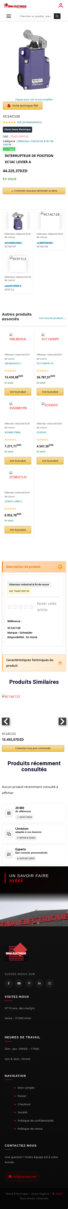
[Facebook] (9, 983)
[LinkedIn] (39, 983)
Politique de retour (30, 1128)
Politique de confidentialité (35, 1120)
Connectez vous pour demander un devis (35, 190)
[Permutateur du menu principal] (9, 16)
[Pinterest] (29, 983)
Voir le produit (18, 391)
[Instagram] (49, 983)
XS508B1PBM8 (12, 432)
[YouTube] (19, 983)
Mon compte (26, 1087)
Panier (22, 1096)
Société (22, 1112)
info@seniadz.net (24, 1176)
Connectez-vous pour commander (33, 748)
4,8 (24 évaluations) (29, 122)
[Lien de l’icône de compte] (60, 5)
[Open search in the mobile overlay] (39, 16)
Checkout (24, 1104)
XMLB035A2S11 (13, 363)
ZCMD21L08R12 (13, 501)
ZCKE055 (41, 432)
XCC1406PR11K (45, 363)
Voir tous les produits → (52, 318)
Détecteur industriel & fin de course (28, 142)
